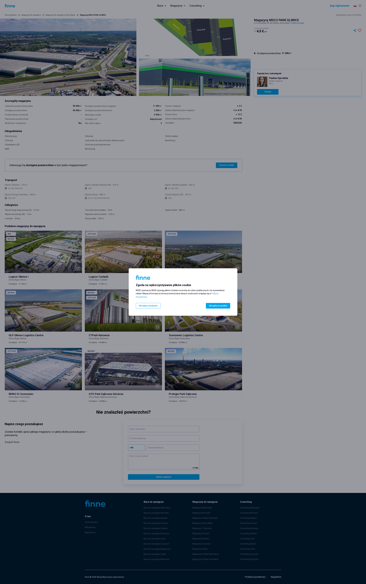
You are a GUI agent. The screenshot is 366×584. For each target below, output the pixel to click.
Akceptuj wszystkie (218, 306)
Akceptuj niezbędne (148, 306)
